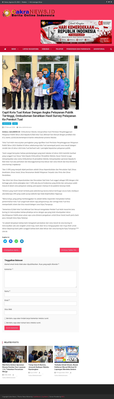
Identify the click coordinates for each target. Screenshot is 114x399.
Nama (7, 291)
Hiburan (45, 49)
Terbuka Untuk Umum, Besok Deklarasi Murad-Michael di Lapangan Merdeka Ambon (66, 367)
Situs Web (8, 309)
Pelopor (59, 49)
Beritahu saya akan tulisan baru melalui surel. (23, 323)
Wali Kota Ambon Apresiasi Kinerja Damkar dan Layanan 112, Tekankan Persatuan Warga (13, 368)
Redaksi (24, 2)
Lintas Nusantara (31, 49)
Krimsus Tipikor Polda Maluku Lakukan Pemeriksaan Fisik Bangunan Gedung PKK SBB (70, 250)
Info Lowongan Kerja (36, 2)
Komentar (8, 269)
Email (7, 300)
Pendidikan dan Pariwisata (78, 49)
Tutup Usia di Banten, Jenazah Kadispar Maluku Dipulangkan (38, 367)
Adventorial (99, 49)
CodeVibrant (37, 397)
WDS (62, 397)
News (13, 49)
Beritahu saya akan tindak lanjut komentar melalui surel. (27, 318)
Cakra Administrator (25, 127)
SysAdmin (45, 397)
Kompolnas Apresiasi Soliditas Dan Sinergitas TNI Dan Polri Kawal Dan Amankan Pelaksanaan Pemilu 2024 (13, 250)
